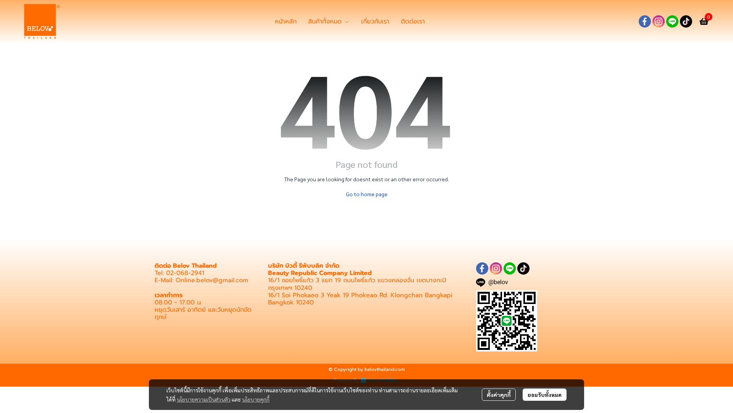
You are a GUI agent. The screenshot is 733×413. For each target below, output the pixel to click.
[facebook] (645, 21)
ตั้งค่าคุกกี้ (499, 394)
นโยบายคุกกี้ (256, 399)
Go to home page (366, 193)
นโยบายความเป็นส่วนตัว (204, 399)
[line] (672, 21)
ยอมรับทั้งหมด (545, 394)
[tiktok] (686, 21)
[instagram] (658, 21)
